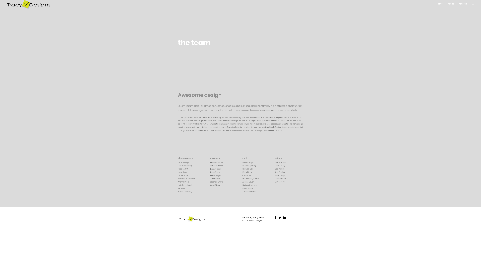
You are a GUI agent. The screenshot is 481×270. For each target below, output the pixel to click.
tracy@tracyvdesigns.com (253, 217)
